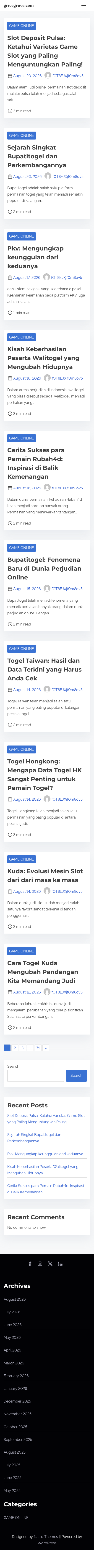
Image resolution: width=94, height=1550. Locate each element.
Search (13, 1066)
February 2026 (16, 1376)
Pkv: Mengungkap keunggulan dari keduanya (35, 257)
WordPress (47, 1543)
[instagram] (40, 1265)
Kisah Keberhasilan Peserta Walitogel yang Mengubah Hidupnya (43, 358)
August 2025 (15, 1452)
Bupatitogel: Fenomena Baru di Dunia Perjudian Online (44, 568)
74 (38, 1048)
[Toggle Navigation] (83, 5)
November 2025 (17, 1414)
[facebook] (30, 1265)
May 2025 (12, 1491)
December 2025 (17, 1401)
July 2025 (12, 1465)
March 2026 (14, 1363)
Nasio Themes (46, 1537)
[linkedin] (60, 1265)
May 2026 (12, 1337)
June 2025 (12, 1478)
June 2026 (13, 1325)
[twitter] (50, 1265)
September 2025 (18, 1439)
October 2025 (15, 1427)
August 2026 (15, 1299)
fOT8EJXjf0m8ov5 (68, 76)
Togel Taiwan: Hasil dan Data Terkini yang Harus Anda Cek (44, 669)
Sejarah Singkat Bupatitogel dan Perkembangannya (36, 156)
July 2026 (12, 1312)
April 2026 (12, 1350)
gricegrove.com (19, 5)
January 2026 (15, 1388)
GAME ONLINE (21, 26)
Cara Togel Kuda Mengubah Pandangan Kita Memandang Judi (42, 971)
